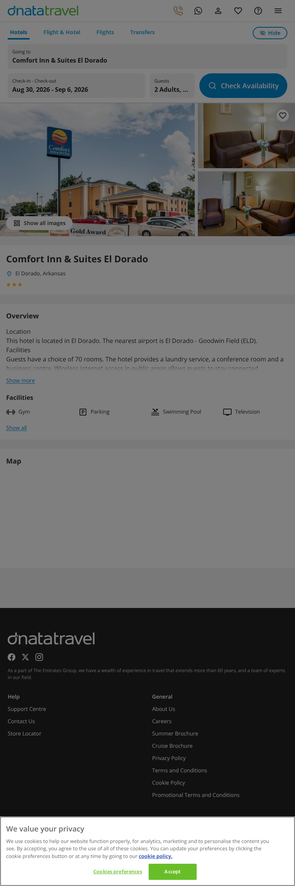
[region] (147, 851)
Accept (172, 871)
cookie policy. (155, 856)
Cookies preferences (117, 871)
